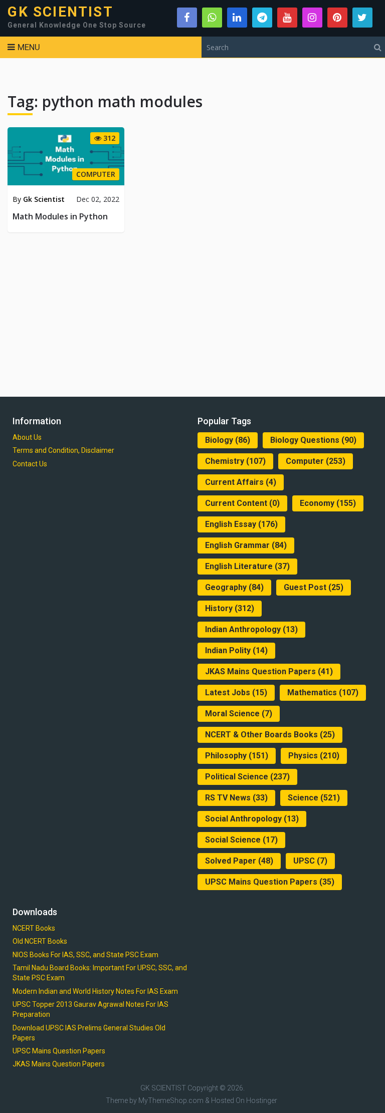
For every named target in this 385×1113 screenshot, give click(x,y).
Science (314, 797)
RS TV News (236, 797)
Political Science (247, 776)
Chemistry (235, 461)
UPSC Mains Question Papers (269, 882)
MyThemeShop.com (171, 1100)
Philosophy (236, 755)
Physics (313, 755)
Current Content (242, 503)
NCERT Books (34, 928)
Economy (328, 503)
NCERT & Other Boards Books (270, 734)
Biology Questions (313, 440)
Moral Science (238, 713)
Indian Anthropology (251, 629)
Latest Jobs (236, 692)
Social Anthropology (252, 818)
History (229, 608)
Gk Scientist (44, 199)
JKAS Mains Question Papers (269, 671)
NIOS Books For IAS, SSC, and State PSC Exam (85, 955)
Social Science (241, 840)
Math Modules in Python (60, 216)
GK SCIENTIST (60, 12)
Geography (234, 587)
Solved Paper (239, 861)
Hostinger (261, 1100)
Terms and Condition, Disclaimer (63, 450)
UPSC (310, 861)
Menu (29, 47)
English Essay (241, 524)
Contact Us (30, 464)
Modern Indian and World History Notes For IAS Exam (95, 991)
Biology (227, 440)
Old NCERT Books (40, 941)
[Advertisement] (192, 312)
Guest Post (313, 587)
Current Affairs (240, 482)
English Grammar (246, 545)
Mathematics (322, 692)
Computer (315, 461)
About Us (27, 437)
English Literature (247, 566)
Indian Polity (236, 650)
